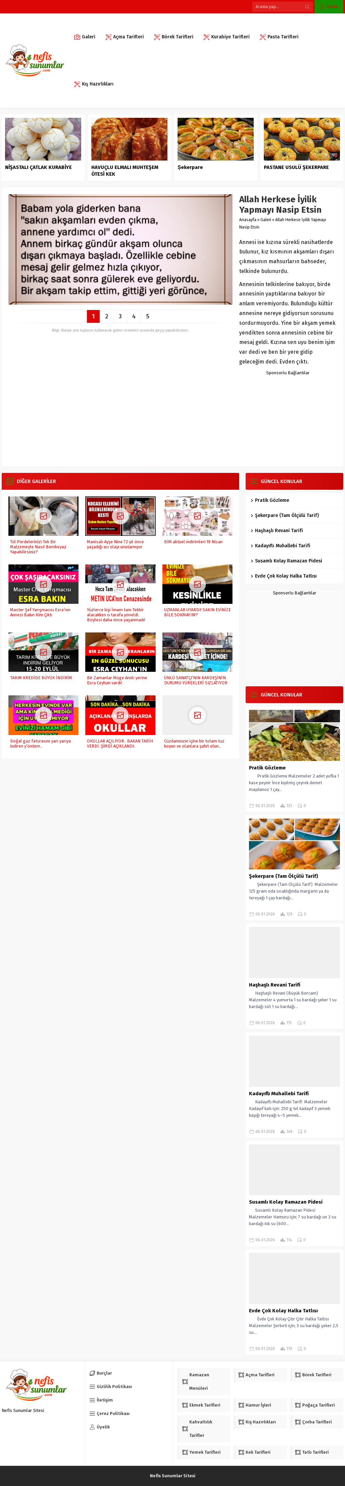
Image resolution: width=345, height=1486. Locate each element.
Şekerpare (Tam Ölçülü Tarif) (287, 515)
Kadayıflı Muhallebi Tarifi (282, 546)
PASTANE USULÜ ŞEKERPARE (296, 167)
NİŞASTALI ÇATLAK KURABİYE (39, 167)
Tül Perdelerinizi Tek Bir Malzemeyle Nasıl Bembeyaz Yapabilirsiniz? (38, 546)
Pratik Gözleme (272, 500)
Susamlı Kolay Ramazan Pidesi (288, 561)
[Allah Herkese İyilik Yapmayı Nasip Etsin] (120, 302)
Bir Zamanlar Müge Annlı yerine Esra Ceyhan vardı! (117, 680)
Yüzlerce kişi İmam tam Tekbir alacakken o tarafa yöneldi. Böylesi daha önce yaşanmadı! (116, 614)
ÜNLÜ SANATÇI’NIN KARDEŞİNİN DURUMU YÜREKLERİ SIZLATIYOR (195, 680)
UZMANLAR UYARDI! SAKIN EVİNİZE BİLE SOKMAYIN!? (197, 612)
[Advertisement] (288, 417)
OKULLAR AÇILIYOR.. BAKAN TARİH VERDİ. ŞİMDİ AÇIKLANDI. (120, 743)
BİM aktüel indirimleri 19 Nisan (193, 541)
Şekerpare (190, 167)
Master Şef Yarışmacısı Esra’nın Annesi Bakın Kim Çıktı (40, 612)
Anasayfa (247, 219)
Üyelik (332, 6)
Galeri (265, 219)
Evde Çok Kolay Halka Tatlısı (286, 576)
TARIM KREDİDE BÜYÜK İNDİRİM (41, 677)
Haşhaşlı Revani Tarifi (279, 530)
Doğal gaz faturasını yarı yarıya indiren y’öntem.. (40, 743)
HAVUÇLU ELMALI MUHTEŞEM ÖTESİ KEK (124, 170)
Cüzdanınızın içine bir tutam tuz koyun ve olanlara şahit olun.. (194, 743)
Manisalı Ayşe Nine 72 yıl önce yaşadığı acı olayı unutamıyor (115, 544)
